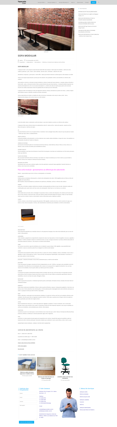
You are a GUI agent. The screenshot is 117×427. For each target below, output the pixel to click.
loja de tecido (21, 349)
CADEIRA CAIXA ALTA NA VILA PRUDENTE (65, 377)
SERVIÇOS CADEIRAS (84, 399)
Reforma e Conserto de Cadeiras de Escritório (53, 62)
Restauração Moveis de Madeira (87, 409)
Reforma (82, 404)
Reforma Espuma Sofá (85, 396)
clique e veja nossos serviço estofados (26, 342)
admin (21, 60)
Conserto (82, 402)
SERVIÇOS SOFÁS (83, 392)
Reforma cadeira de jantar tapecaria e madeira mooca (27, 373)
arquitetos (22, 62)
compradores (29, 62)
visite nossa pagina (22, 345)
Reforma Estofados (84, 394)
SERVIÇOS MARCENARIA (85, 407)
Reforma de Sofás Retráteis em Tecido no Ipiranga (46, 377)
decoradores (38, 62)
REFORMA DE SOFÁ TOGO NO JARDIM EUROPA (87, 11)
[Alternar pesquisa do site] (98, 2)
